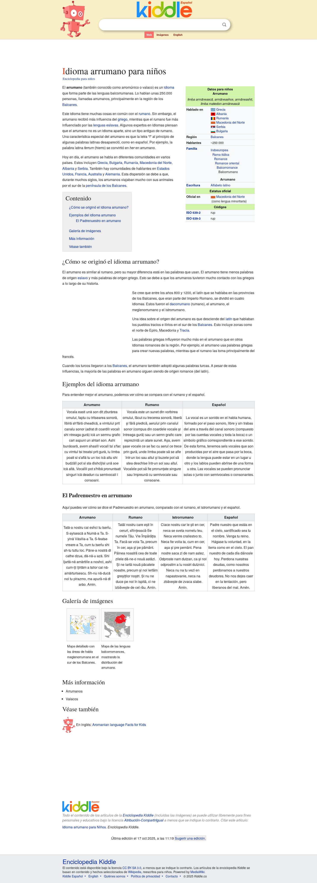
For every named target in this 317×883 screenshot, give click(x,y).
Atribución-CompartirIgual (143, 820)
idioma (169, 87)
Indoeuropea (219, 150)
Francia (80, 174)
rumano (144, 113)
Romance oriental (227, 163)
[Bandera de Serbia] (213, 126)
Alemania (112, 174)
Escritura (193, 185)
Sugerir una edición (190, 838)
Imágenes (163, 35)
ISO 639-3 (193, 218)
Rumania (222, 118)
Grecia (220, 109)
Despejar (215, 24)
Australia (95, 174)
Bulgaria (222, 131)
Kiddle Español (73, 876)
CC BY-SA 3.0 (131, 868)
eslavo (83, 277)
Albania (221, 113)
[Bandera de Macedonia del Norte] (213, 122)
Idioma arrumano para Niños (84, 827)
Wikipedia (134, 872)
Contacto (172, 876)
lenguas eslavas (105, 125)
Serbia (220, 126)
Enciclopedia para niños (79, 78)
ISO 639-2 (193, 212)
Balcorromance (227, 167)
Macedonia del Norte (230, 122)
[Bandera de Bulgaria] (213, 131)
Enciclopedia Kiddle (138, 815)
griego (122, 119)
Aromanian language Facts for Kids (119, 724)
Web (149, 35)
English (177, 35)
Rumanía (131, 162)
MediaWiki (197, 872)
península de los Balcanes (106, 185)
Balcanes (217, 136)
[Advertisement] (158, 51)
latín (229, 318)
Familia (191, 148)
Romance (220, 158)
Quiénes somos (114, 876)
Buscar (224, 25)
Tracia (184, 330)
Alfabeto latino (220, 185)
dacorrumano (180, 303)
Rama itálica (220, 154)
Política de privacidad (145, 876)
